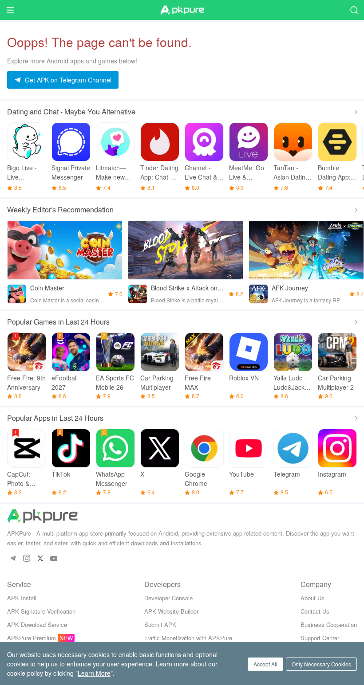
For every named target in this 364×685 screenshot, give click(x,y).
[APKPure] (182, 10)
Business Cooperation (329, 624)
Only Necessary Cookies (321, 664)
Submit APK (160, 624)
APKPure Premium (31, 638)
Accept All (265, 664)
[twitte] (40, 558)
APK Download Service (37, 624)
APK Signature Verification (41, 611)
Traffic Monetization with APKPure (188, 638)
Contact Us (315, 611)
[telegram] (12, 558)
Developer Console (168, 598)
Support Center (320, 638)
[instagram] (26, 558)
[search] (354, 10)
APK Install (21, 598)
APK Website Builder (171, 611)
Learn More (94, 673)
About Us (312, 598)
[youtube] (53, 558)
